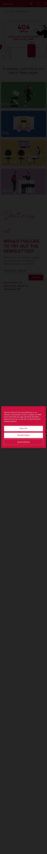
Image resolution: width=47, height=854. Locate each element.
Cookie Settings (23, 442)
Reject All (23, 428)
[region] (23, 427)
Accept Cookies (23, 435)
